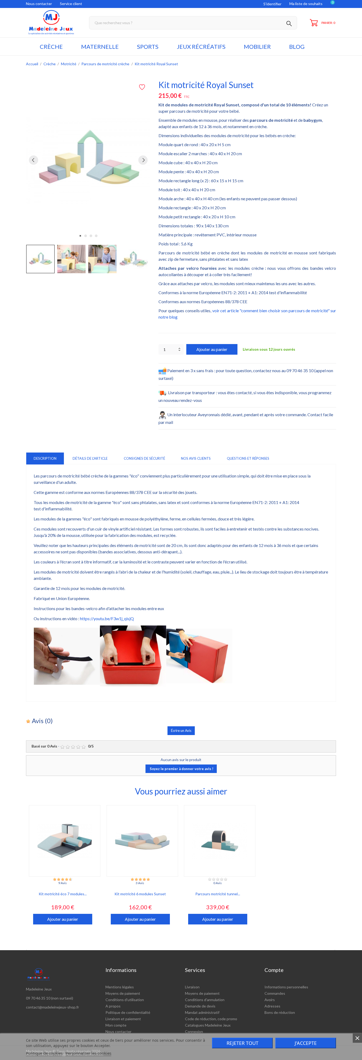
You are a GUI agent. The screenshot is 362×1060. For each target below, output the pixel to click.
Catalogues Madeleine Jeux (208, 1025)
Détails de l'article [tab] (90, 458)
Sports (147, 46)
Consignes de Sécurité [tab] (144, 458)
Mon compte (115, 1025)
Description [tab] (45, 458)
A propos (113, 1006)
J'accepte (306, 1043)
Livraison (192, 987)
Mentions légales (119, 987)
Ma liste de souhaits (306, 3)
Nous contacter (39, 3)
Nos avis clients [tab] (196, 458)
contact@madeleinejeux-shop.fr (52, 1007)
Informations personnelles (286, 987)
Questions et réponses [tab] (248, 458)
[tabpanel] (88, 160)
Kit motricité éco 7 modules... (63, 894)
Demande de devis (200, 1006)
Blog (296, 46)
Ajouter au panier (211, 349)
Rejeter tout (242, 1043)
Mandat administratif (202, 1012)
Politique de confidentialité (127, 1012)
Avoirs (269, 999)
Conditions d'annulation (204, 999)
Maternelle (100, 46)
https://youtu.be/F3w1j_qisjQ (107, 618)
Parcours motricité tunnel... (217, 894)
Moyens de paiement (122, 993)
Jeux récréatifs (201, 46)
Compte (274, 970)
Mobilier (257, 46)
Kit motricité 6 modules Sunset (140, 894)
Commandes (274, 993)
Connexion (194, 1031)
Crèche (51, 46)
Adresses (272, 1006)
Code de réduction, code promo (211, 1018)
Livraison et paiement (123, 1018)
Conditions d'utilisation (124, 999)
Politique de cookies (44, 1053)
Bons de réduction (279, 1012)
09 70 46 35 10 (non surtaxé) (49, 998)
